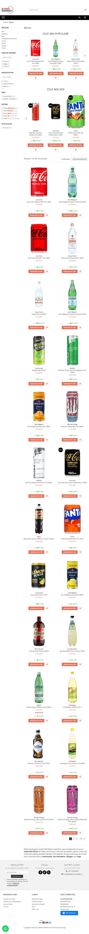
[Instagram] (49, 872)
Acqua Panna (8, 84)
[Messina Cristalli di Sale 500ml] (39, 743)
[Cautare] (85, 10)
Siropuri (4, 46)
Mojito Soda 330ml (39, 370)
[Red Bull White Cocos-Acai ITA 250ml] (39, 462)
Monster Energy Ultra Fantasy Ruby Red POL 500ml (72, 820)
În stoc (6, 128)
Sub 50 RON (7, 96)
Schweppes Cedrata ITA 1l (72, 707)
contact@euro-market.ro (73, 874)
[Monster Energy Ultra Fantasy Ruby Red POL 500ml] (72, 799)
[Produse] (3, 18)
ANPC (33, 907)
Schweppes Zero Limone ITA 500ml (72, 763)
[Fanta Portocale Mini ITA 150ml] (72, 519)
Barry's (6, 86)
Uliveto (39, 705)
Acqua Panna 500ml (39, 314)
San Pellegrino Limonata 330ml (72, 595)
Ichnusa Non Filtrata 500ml (39, 651)
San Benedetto (72, 649)
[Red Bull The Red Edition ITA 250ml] (35, 112)
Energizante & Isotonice (9, 39)
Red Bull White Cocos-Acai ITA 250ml (39, 483)
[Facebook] (40, 872)
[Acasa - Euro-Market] (12, 10)
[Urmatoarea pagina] (84, 838)
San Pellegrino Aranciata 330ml (39, 426)
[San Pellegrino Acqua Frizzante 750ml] (56, 48)
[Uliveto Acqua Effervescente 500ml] (39, 687)
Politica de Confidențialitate (13, 884)
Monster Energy (72, 424)
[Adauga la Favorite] (35, 78)
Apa (3, 31)
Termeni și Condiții (9, 899)
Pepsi (39, 537)
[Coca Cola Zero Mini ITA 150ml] (39, 238)
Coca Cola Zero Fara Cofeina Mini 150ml (56, 134)
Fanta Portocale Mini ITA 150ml (72, 539)
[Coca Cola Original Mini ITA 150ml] (35, 48)
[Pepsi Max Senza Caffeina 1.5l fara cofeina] (39, 519)
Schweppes (72, 705)
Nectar (4, 43)
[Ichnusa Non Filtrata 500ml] (39, 631)
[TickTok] (44, 872)
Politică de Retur (37, 901)
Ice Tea (4, 41)
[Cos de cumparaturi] (85, 17)
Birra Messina (39, 761)
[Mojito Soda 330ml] (39, 350)
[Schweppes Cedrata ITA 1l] (72, 687)
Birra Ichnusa (39, 649)
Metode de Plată (37, 899)
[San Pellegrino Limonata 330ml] (72, 575)
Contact (5, 907)
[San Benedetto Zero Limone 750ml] (72, 631)
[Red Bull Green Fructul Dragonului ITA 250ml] (72, 350)
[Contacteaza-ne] (79, 17)
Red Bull (35, 131)
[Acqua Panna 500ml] (39, 294)
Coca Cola (35, 59)
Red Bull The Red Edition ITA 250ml (35, 134)
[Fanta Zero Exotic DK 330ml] (76, 112)
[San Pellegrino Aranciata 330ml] (39, 406)
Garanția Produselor (38, 904)
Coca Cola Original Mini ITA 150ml (35, 62)
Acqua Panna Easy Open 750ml (76, 62)
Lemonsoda (39, 368)
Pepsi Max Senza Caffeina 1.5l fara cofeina (39, 539)
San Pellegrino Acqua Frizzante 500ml (72, 202)
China (5, 66)
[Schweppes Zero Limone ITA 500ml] (72, 743)
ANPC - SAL (35, 909)
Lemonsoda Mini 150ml (38, 595)
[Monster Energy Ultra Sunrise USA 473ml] (39, 799)
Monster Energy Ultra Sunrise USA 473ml (39, 819)
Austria (6, 61)
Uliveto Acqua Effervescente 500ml (38, 707)
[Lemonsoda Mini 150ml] (39, 575)
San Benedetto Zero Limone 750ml (72, 651)
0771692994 (73, 871)
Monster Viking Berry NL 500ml (72, 426)
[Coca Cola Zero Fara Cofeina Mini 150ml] (56, 112)
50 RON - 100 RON (9, 99)
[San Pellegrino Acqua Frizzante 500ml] (72, 182)
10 (81, 839)
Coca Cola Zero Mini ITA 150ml (39, 258)
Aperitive (4, 34)
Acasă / (6, 22)
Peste (5, 108)
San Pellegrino (55, 59)
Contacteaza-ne (71, 913)
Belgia (5, 64)
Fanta (76, 131)
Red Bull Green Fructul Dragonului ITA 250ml (72, 371)
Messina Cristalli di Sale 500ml (39, 763)
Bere (3, 36)
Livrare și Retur (8, 904)
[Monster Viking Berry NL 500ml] (72, 406)
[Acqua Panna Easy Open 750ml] (76, 48)
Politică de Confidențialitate (12, 901)
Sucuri (4, 48)
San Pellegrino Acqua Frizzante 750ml (55, 62)
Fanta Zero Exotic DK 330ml (75, 134)
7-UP (5, 81)
